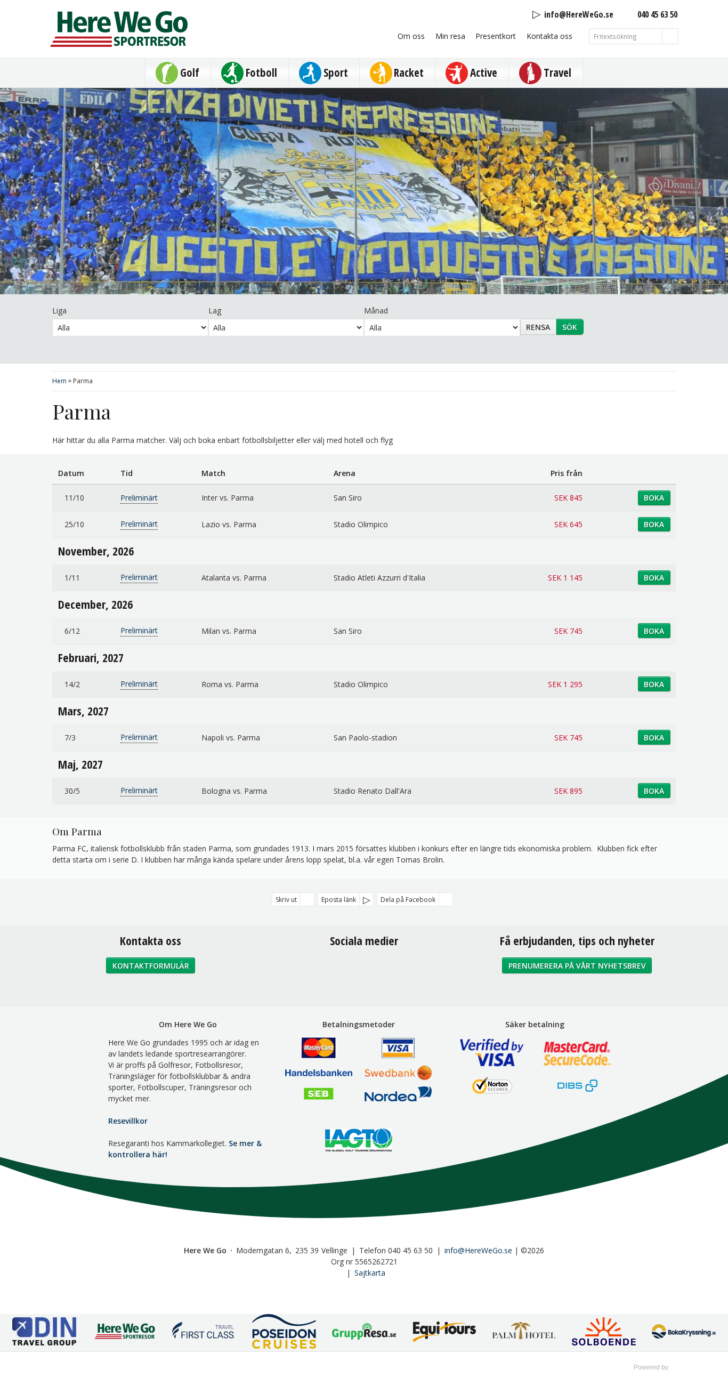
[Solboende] (604, 1332)
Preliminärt (139, 498)
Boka (654, 498)
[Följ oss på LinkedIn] (387, 969)
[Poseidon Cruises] (284, 1332)
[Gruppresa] (364, 1332)
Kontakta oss (549, 36)
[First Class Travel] (204, 1332)
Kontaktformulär (150, 966)
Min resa (450, 36)
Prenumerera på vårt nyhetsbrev (577, 966)
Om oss (411, 36)
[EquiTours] (444, 1332)
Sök (569, 327)
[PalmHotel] (524, 1332)
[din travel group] (44, 1333)
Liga (59, 310)
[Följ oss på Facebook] (341, 969)
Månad (376, 310)
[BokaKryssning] (684, 1332)
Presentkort (495, 36)
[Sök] (670, 36)
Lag (214, 310)
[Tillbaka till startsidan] (118, 29)
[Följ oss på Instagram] (364, 969)
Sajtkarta (369, 1273)
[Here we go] (124, 1333)
